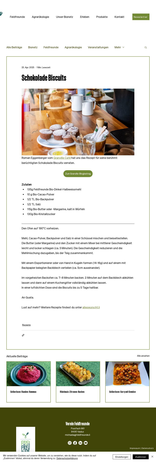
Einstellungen (121, 456)
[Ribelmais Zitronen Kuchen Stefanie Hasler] (78, 374)
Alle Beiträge (14, 47)
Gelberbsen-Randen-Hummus (23, 391)
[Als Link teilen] (23, 335)
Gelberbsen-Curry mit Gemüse (122, 391)
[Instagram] (70, 443)
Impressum (135, 448)
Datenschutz (148, 448)
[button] (17, 17)
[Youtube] (86, 443)
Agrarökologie (73, 47)
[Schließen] (152, 457)
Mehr (118, 47)
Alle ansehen (143, 355)
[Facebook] (75, 443)
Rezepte (26, 324)
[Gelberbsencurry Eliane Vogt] (127, 374)
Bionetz (32, 47)
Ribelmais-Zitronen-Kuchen (72, 391)
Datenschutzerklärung (67, 458)
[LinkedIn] (80, 443)
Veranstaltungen (98, 47)
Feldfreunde (51, 47)
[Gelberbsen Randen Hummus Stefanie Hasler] (28, 374)
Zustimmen (140, 456)
